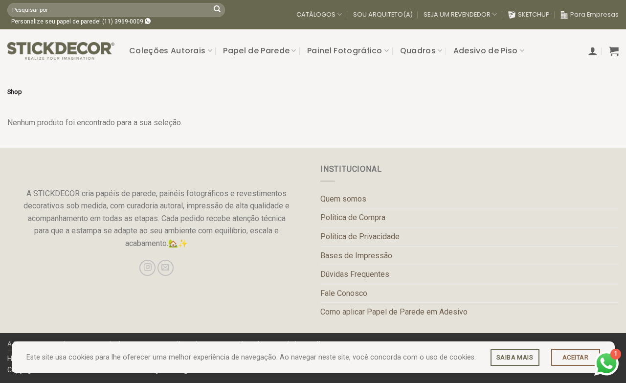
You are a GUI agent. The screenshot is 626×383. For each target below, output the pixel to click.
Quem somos (343, 198)
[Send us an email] (165, 268)
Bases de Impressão (356, 255)
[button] (593, 51)
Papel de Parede (256, 50)
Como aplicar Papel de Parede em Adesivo (394, 311)
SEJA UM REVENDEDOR (457, 14)
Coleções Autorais (167, 50)
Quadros (418, 50)
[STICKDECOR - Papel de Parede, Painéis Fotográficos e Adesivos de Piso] (60, 51)
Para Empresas (594, 14)
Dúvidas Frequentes (354, 274)
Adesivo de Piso (485, 50)
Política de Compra (352, 217)
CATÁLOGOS (315, 14)
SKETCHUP (534, 14)
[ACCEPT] (575, 357)
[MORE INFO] (515, 357)
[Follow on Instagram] (147, 268)
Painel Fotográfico (344, 50)
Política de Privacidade (360, 236)
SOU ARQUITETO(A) (383, 14)
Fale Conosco (343, 293)
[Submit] (217, 9)
